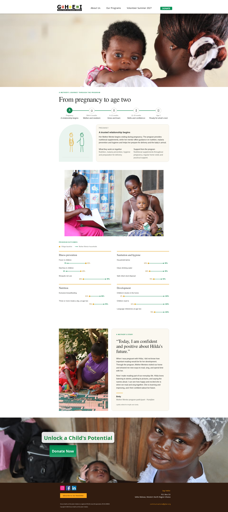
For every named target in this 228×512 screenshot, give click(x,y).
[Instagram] (62, 488)
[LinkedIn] (74, 488)
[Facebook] (68, 488)
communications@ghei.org (160, 504)
